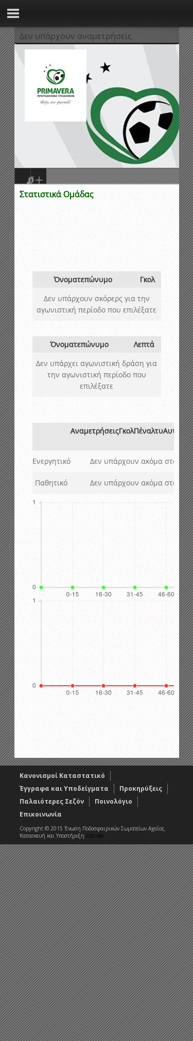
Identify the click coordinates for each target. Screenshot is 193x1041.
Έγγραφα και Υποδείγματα (64, 788)
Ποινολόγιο (113, 801)
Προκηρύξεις (140, 788)
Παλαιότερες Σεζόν (52, 801)
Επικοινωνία (41, 814)
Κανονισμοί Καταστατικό (62, 775)
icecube (94, 835)
